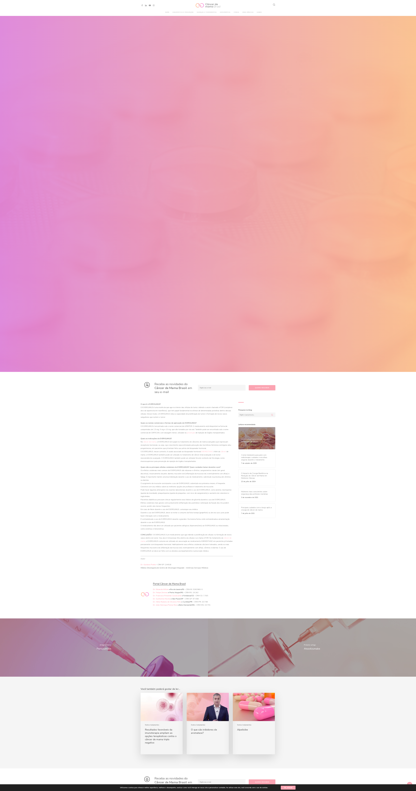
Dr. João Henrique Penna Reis (165, 605)
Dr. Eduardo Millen (160, 589)
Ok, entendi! (288, 788)
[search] (274, 5)
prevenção (191, 433)
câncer (223, 451)
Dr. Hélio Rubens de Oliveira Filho (167, 602)
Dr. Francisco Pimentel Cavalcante (167, 595)
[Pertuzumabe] (104, 647)
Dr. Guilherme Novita (161, 599)
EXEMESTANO (207, 451)
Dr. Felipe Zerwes (160, 592)
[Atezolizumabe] (312, 647)
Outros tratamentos (152, 725)
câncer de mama (149, 442)
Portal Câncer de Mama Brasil (169, 583)
